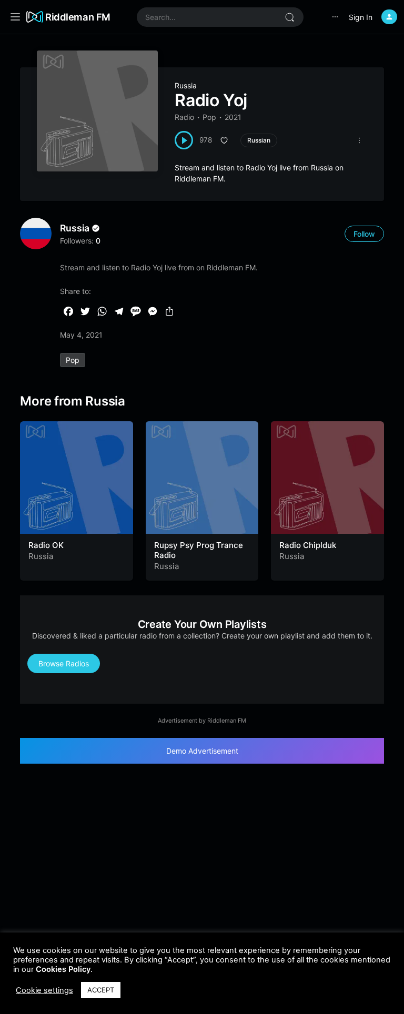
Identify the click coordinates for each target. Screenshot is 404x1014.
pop (72, 360)
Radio (184, 117)
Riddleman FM (77, 17)
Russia (186, 85)
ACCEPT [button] (100, 990)
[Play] (184, 140)
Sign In (360, 17)
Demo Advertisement (202, 750)
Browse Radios (63, 663)
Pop (209, 117)
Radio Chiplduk (307, 545)
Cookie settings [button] (44, 990)
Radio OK (46, 545)
